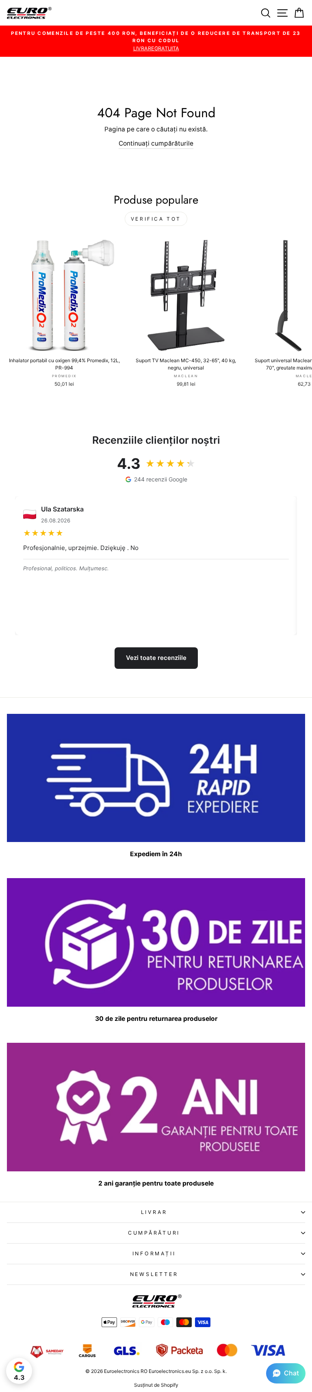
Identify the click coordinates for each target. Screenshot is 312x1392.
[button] (286, 1373)
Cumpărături (154, 1233)
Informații (154, 1253)
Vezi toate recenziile (156, 658)
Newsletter (154, 1274)
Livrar (154, 1212)
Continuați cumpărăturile (156, 143)
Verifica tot (156, 219)
